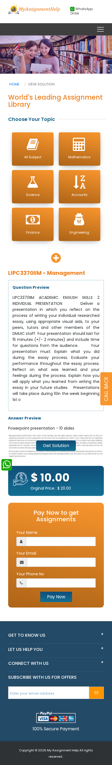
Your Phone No (30, 574)
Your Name (27, 532)
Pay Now (56, 597)
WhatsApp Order (81, 11)
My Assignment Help (63, 750)
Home (14, 84)
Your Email (26, 553)
